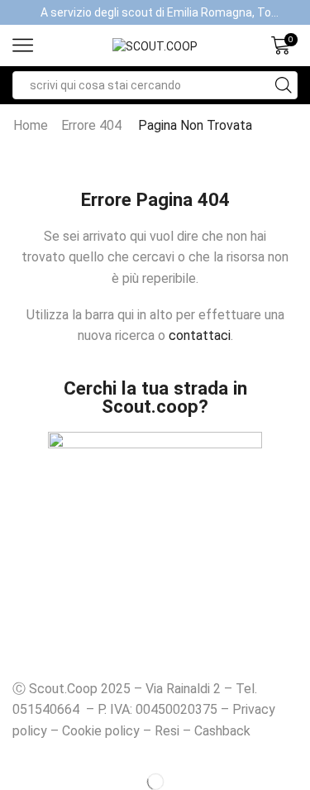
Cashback (222, 731)
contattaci (200, 335)
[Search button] (283, 85)
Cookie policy (101, 731)
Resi (167, 731)
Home (30, 125)
